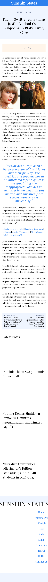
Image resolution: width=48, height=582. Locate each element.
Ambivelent (19, 229)
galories (15, 232)
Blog (28, 12)
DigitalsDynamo (37, 232)
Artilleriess (6, 232)
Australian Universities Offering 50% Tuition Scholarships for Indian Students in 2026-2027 (19, 470)
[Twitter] (30, 577)
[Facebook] (17, 577)
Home (20, 12)
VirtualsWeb (17, 235)
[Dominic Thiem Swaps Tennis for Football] (24, 354)
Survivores (38, 229)
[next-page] (12, 483)
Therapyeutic (24, 232)
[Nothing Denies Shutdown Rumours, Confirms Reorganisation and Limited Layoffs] (24, 396)
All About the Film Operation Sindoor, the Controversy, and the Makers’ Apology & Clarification (35, 322)
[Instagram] (24, 577)
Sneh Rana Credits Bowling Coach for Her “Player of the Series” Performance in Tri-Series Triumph (13, 322)
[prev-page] (5, 483)
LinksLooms (7, 235)
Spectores (29, 229)
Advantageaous (8, 229)
